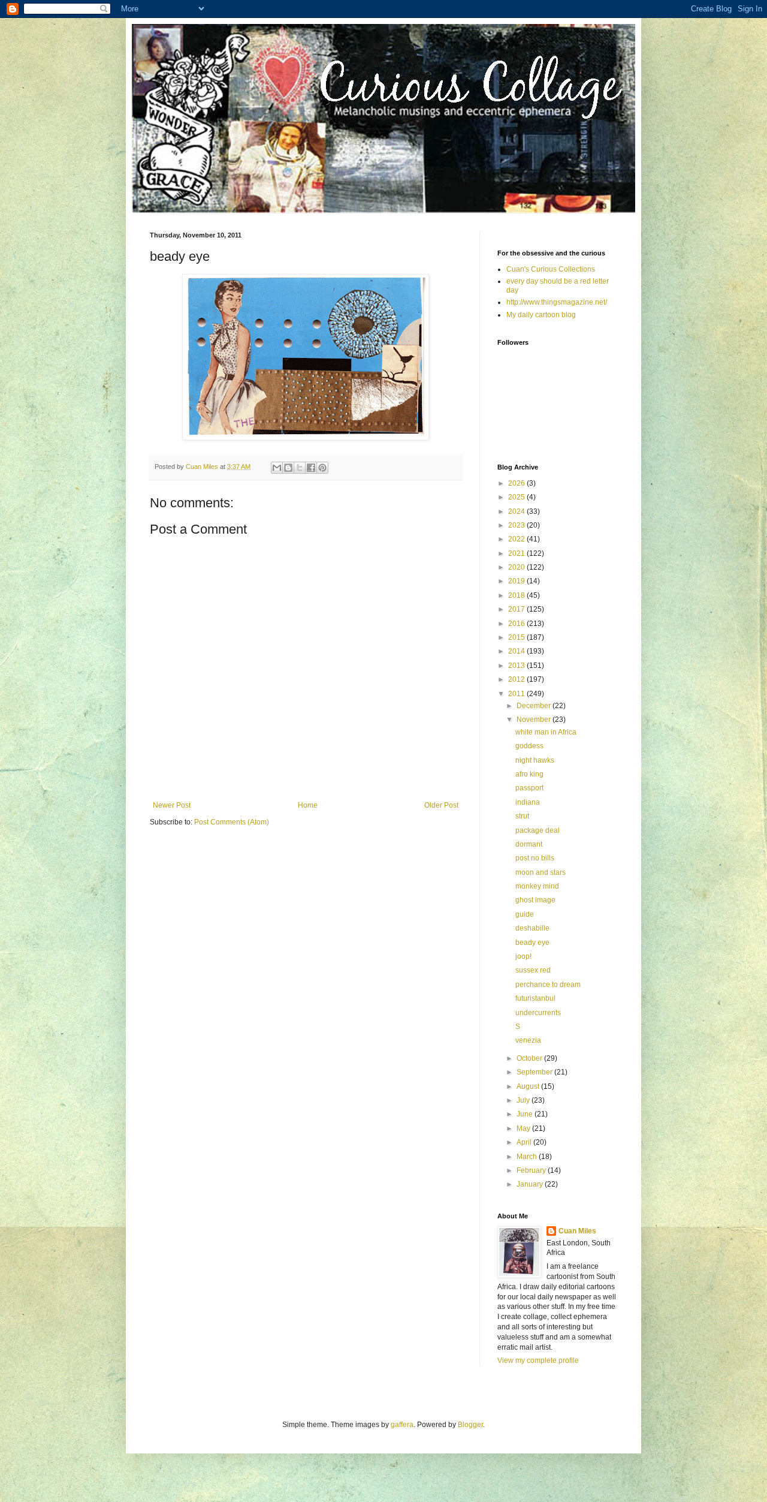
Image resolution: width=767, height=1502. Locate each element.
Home (308, 805)
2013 (517, 665)
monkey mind (537, 886)
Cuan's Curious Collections (550, 269)
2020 (517, 567)
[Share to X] (300, 468)
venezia (528, 1040)
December (534, 706)
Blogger (470, 1424)
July (524, 1100)
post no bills (534, 858)
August (529, 1086)
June (526, 1114)
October (530, 1058)
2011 (517, 694)
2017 (517, 609)
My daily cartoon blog (541, 315)
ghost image (535, 900)
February (532, 1170)
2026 (517, 483)
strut (522, 816)
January (531, 1184)
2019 (517, 581)
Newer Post (172, 805)
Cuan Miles (577, 1231)
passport (529, 788)
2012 (517, 679)
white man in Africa (545, 732)
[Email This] (277, 468)
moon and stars (540, 872)
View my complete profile (538, 1360)
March (528, 1156)
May (524, 1128)
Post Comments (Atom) (231, 822)
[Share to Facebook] (311, 468)
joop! (523, 956)
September (535, 1072)
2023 (517, 525)
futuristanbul (535, 998)
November (534, 719)
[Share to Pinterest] (322, 468)
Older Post (441, 805)
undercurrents (538, 1013)
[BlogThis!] (288, 468)
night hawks (534, 760)
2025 (517, 497)
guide (524, 914)
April (525, 1142)
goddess (529, 746)
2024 (517, 511)
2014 (517, 651)
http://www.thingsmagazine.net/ (556, 302)
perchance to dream (548, 984)
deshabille (532, 928)
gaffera (402, 1424)
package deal (537, 830)
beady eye (532, 942)
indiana (527, 802)
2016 (517, 623)
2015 (517, 637)
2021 (517, 553)
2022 (517, 539)
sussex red (533, 970)
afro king (529, 774)
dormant (528, 844)
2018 (517, 595)
